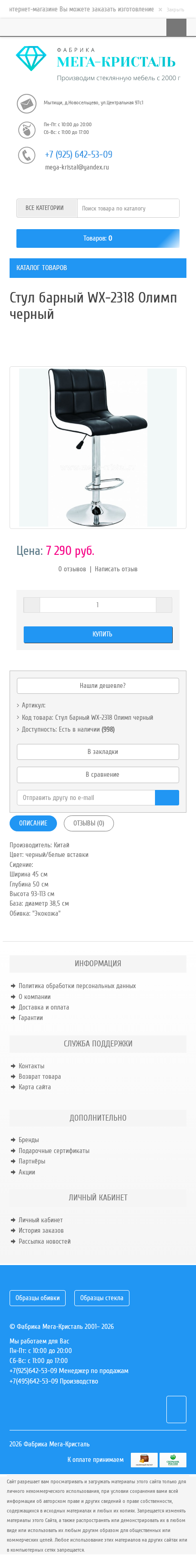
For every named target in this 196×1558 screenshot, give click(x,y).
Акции (27, 1172)
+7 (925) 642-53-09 (79, 154)
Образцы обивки (37, 1298)
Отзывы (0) (88, 823)
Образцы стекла (102, 1298)
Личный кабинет (41, 1220)
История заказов (41, 1230)
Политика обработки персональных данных (77, 986)
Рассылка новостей (45, 1241)
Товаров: (95, 238)
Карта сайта (35, 1087)
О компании (35, 997)
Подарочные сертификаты (54, 1151)
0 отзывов (72, 569)
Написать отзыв (116, 569)
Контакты (31, 1066)
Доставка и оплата (44, 1007)
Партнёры (32, 1161)
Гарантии (31, 1018)
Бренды (29, 1140)
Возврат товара (40, 1076)
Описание (33, 823)
